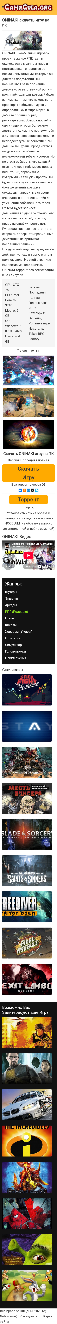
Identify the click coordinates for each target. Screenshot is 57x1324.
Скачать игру (28, 473)
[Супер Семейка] (27, 1141)
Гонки (9, 618)
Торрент (28, 499)
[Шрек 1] (27, 1249)
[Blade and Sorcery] (27, 834)
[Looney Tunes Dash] (27, 1285)
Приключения (15, 658)
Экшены (11, 598)
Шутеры (11, 592)
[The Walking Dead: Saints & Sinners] (27, 870)
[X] (32, 490)
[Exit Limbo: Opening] (27, 979)
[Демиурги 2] (27, 1177)
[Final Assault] (27, 943)
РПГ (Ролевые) (16, 612)
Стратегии (13, 638)
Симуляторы (14, 645)
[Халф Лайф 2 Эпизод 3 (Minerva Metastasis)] (27, 1068)
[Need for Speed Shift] (27, 1104)
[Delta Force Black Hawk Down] (27, 1032)
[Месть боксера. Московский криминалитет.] (27, 798)
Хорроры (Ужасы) (18, 631)
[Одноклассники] (24, 490)
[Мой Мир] (28, 490)
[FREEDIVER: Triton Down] (27, 906)
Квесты (11, 625)
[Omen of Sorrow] (27, 762)
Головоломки (15, 651)
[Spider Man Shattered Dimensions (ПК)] (27, 1213)
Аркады (11, 605)
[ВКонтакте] (20, 490)
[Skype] (36, 490)
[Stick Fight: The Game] (27, 689)
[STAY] (27, 726)
